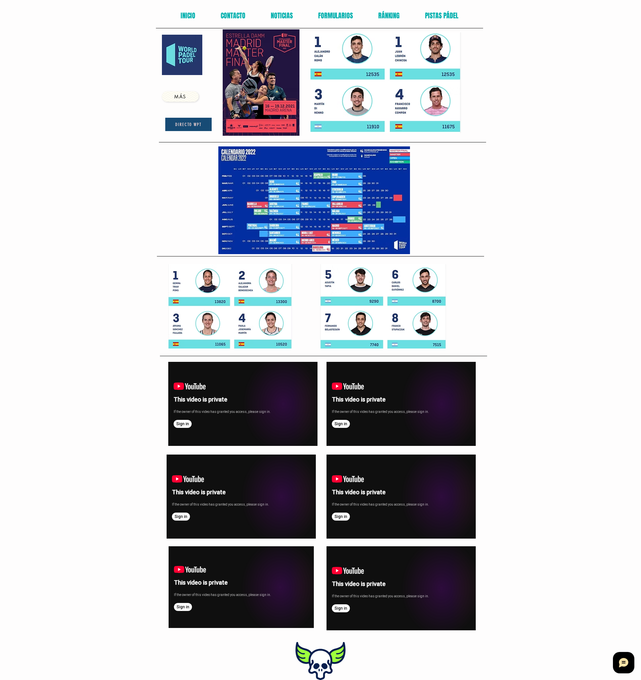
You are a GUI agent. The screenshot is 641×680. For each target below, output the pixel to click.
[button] (335, 15)
